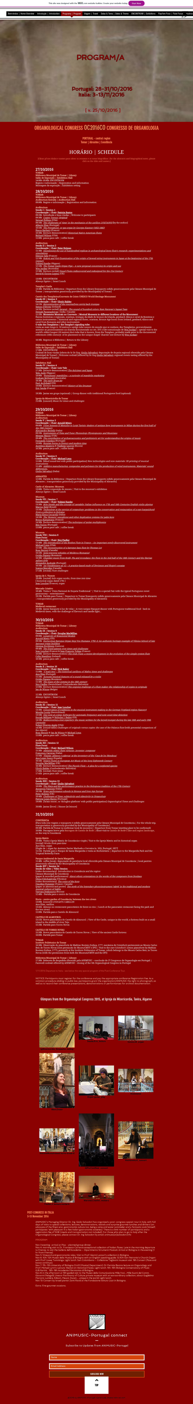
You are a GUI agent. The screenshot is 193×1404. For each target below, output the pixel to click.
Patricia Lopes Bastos (46, 799)
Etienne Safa (42, 256)
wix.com (121, 1398)
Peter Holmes (64, 248)
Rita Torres (41, 525)
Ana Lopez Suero (44, 758)
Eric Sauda (41, 388)
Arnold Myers (65, 423)
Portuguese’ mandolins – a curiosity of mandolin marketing (74, 375)
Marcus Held (42, 507)
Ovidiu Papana (43, 555)
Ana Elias (40, 674)
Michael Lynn (64, 458)
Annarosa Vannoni (45, 789)
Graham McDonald (45, 378)
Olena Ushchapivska (46, 879)
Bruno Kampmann (45, 520)
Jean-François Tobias (70, 651)
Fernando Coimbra (45, 441)
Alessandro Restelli (45, 430)
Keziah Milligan (44, 717)
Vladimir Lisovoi (65, 446)
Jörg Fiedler (64, 540)
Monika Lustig (43, 712)
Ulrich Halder (64, 301)
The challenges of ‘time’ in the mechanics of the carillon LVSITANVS (77, 222)
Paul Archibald (43, 383)
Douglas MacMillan (67, 633)
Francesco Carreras (45, 753)
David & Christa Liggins (47, 273)
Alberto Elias (42, 225)
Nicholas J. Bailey (63, 717)
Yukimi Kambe (43, 263)
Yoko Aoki (41, 373)
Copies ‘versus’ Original (55, 217)
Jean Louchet (42, 583)
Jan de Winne (42, 689)
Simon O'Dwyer (43, 307)
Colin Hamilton (43, 656)
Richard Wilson (43, 235)
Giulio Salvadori (89, 352)
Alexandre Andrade (46, 563)
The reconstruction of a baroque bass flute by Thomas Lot (72, 548)
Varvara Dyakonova (46, 891)
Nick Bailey (63, 669)
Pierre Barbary (43, 230)
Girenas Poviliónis (45, 646)
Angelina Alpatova (45, 446)
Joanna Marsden (44, 568)
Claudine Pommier (45, 884)
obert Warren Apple (47, 725)
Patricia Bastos (65, 212)
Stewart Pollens (43, 220)
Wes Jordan (41, 268)
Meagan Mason (43, 435)
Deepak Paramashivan (47, 312)
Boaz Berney (42, 550)
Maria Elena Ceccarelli (47, 514)
